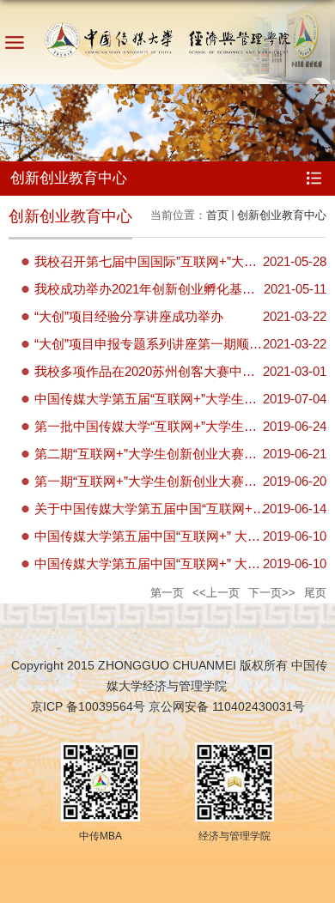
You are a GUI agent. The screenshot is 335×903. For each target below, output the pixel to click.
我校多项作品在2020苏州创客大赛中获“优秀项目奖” (181, 371)
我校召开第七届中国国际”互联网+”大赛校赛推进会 (177, 261)
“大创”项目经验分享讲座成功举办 (128, 316)
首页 (217, 215)
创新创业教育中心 (281, 215)
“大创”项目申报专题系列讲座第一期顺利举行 (161, 343)
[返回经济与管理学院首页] (167, 37)
